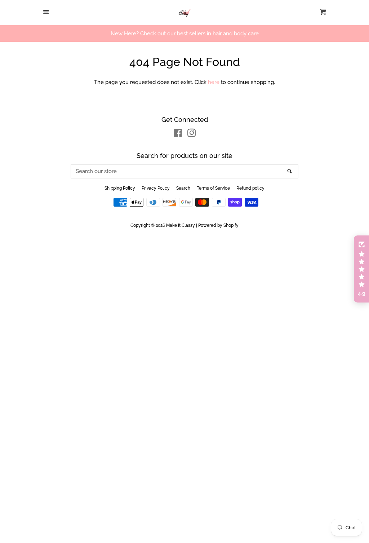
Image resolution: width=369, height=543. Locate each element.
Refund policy (250, 188)
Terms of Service (213, 188)
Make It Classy (180, 225)
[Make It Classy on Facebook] (177, 134)
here (213, 82)
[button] (361, 269)
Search (183, 188)
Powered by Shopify (218, 225)
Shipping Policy (120, 188)
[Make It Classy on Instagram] (191, 134)
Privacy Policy (156, 188)
